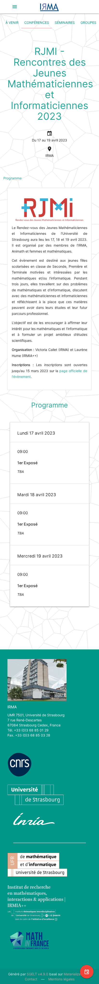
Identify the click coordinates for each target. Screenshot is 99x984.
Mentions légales (61, 979)
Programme (12, 178)
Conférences (36, 22)
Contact (31, 979)
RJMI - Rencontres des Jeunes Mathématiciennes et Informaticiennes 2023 (50, 83)
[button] (15, 7)
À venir (12, 22)
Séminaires (65, 22)
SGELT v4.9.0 (37, 974)
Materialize (72, 974)
